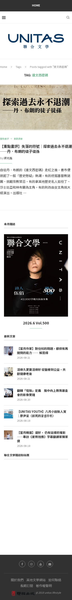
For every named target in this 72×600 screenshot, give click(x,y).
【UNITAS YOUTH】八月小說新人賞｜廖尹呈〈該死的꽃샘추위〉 (41, 413)
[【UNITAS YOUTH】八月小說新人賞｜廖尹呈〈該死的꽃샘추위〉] (8, 413)
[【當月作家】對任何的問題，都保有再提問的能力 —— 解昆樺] (8, 350)
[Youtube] (40, 564)
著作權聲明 (44, 585)
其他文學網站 (36, 579)
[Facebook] (22, 564)
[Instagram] (31, 564)
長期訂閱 (26, 585)
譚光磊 (8, 158)
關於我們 (17, 579)
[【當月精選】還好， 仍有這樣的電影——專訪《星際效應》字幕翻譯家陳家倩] (8, 434)
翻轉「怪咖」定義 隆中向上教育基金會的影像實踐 (42, 392)
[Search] (68, 17)
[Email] (50, 564)
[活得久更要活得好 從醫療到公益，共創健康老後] (8, 371)
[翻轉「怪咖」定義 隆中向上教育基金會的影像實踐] (8, 392)
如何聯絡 (54, 579)
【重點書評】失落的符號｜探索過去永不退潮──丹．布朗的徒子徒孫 (36, 149)
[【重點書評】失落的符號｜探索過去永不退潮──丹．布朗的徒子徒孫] (36, 107)
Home (36, 5)
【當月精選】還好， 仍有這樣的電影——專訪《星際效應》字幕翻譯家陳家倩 (42, 436)
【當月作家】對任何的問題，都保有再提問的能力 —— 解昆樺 (42, 350)
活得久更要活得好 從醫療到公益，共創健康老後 (41, 371)
